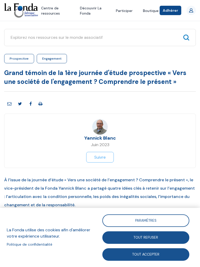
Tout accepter (145, 254)
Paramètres (146, 220)
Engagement (51, 59)
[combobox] (95, 37)
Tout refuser (146, 237)
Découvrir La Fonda (91, 11)
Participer (124, 10)
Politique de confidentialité (29, 244)
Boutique (151, 10)
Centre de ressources (50, 11)
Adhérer (170, 10)
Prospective (19, 59)
